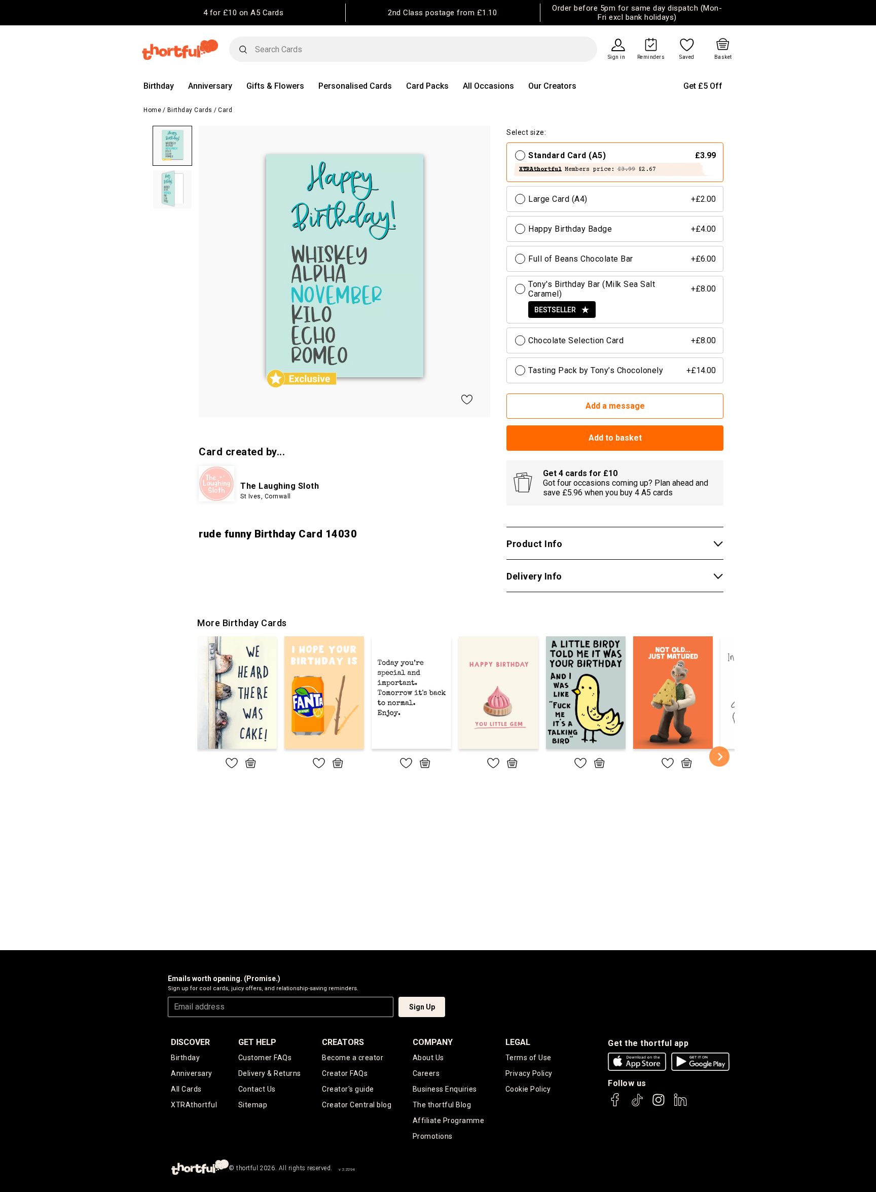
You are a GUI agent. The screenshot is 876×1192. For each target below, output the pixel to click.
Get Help (257, 1042)
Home (152, 110)
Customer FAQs (265, 1058)
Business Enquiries (445, 1089)
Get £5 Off (702, 86)
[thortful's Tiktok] (637, 1104)
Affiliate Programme (449, 1120)
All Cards (186, 1089)
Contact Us (257, 1089)
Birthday (158, 86)
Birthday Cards (189, 110)
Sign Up (422, 1007)
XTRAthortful (194, 1105)
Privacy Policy (529, 1073)
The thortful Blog (442, 1105)
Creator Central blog (356, 1105)
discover (190, 1042)
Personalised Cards (355, 86)
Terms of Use (528, 1058)
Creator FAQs (345, 1073)
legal (517, 1042)
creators (343, 1042)
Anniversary (210, 86)
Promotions (433, 1136)
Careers (426, 1073)
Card (225, 110)
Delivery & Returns (269, 1073)
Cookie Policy (528, 1089)
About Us (428, 1058)
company (433, 1042)
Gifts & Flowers (275, 86)
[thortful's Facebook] (615, 1104)
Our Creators (552, 86)
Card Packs (427, 86)
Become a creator (352, 1058)
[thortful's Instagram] (658, 1104)
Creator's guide (348, 1089)
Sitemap (253, 1105)
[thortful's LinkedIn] (680, 1104)
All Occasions (488, 86)
